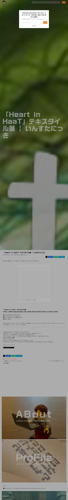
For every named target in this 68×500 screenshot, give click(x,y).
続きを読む (34, 25)
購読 (45, 22)
